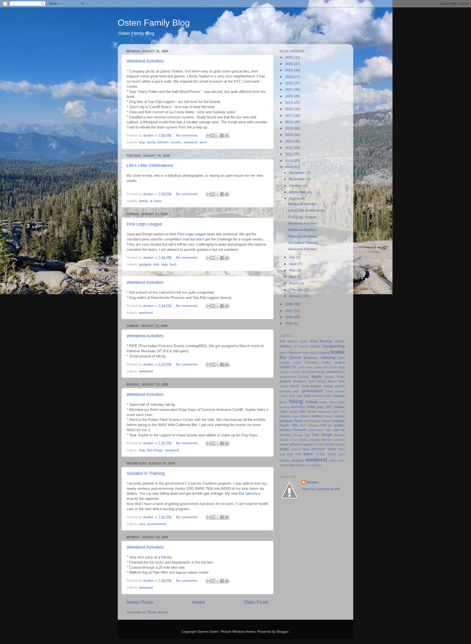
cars (142, 524)
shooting (315, 439)
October (295, 186)
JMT (329, 407)
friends (294, 386)
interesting (298, 407)
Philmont (313, 425)
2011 (289, 154)
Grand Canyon (335, 391)
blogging (324, 352)
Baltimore (295, 352)
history (311, 402)
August (295, 198)
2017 (289, 115)
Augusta (303, 346)
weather (297, 460)
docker (333, 367)
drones (284, 371)
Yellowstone (303, 465)
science (339, 435)
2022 (289, 83)
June (293, 264)
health (327, 396)
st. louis (155, 201)
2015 (289, 128)
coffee (326, 362)
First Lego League (144, 224)
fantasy (329, 377)
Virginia (285, 460)
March (294, 283)
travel (308, 454)
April (293, 276)
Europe (304, 377)
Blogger (282, 631)
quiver (320, 430)
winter (284, 465)
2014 (289, 135)
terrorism (319, 449)
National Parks (291, 421)
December (297, 173)
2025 (289, 64)
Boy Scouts (290, 357)
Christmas (311, 362)
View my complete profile (321, 489)
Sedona (303, 439)
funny (305, 386)
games (328, 386)
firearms (299, 381)
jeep (320, 407)
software (295, 444)
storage (340, 444)
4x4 (282, 341)
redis (328, 430)
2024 (289, 70)
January (295, 296)
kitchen (163, 142)
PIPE (323, 425)
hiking (296, 401)
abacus (293, 341)
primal (311, 430)
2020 (289, 96)
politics (339, 425)
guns (299, 395)
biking (313, 352)
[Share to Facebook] (222, 135)
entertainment (335, 372)
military (317, 416)
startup (329, 444)
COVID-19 (288, 367)
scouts (284, 440)
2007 (289, 311)
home (323, 402)
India (341, 402)
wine (341, 460)
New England (312, 420)
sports (308, 444)
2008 (289, 304)
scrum (293, 439)
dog (142, 142)
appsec (340, 341)
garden (340, 386)
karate (293, 411)
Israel (311, 407)
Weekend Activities (145, 61)
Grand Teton (287, 395)
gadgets (145, 264)
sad (307, 435)
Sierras (326, 440)
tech (173, 264)
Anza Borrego (321, 341)
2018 (289, 109)
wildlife (333, 460)
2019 (289, 102)
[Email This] (208, 135)
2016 (289, 122)
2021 (289, 89)
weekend (190, 142)
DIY (325, 367)
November (297, 179)
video (341, 454)
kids (156, 264)
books (337, 352)
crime (300, 367)
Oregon (326, 421)
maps (295, 416)
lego (164, 264)
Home (198, 602)
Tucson (320, 454)
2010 (289, 161)
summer (296, 449)
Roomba (285, 435)
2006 (289, 317)
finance (285, 381)
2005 (289, 323)
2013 (289, 141)
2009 (289, 167)
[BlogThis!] (212, 135)
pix (330, 425)
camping (327, 357)
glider (296, 391)
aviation (315, 346)
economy (295, 371)
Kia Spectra (248, 493)
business (311, 358)
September (298, 192)
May (293, 270)
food (342, 381)
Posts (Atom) (158, 612)
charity (297, 362)
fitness (332, 381)
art (295, 346)
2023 (289, 77)
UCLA (332, 454)
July (292, 257)
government (156, 524)
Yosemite (315, 465)
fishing (321, 381)
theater (332, 449)
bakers (284, 352)
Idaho (332, 402)
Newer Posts (139, 602)
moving (340, 416)
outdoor (339, 421)
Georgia (285, 391)
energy (320, 372)
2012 (289, 148)
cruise (309, 367)
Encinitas (308, 372)
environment (288, 377)
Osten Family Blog (154, 23)
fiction (341, 377)
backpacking (334, 346)
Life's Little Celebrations (150, 165)
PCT (303, 425)
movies (176, 142)
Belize (305, 352)
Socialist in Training (146, 473)
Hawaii (317, 396)
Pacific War (289, 425)
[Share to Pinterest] (226, 135)
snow (284, 444)
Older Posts (256, 602)
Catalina (284, 362)
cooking (339, 362)
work (203, 142)
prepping (286, 430)
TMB (298, 454)
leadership (324, 411)
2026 (289, 57)
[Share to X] (217, 135)
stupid (284, 449)
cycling (318, 367)
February (296, 289)
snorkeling (338, 439)
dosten (312, 482)
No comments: (187, 135)
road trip (339, 430)
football (284, 386)
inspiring (284, 406)
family (151, 142)
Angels (304, 341)
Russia (298, 435)
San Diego (155, 450)
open (183, 351)
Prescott (299, 430)
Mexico (305, 416)
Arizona (285, 346)
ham (307, 396)
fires (311, 381)
